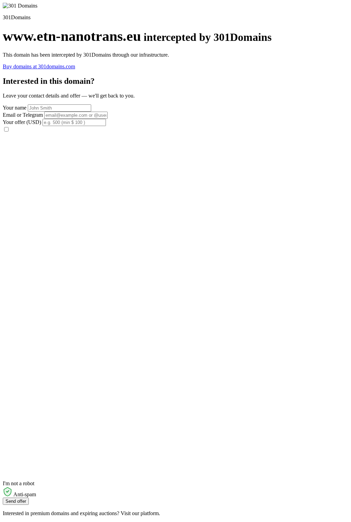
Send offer (15, 501)
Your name (14, 108)
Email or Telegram (23, 115)
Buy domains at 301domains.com (39, 66)
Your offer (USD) (22, 122)
